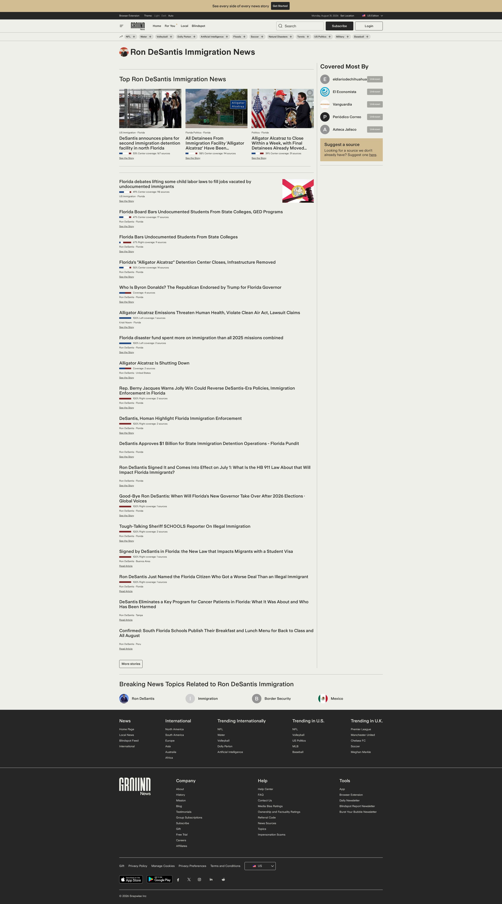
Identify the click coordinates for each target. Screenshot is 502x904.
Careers (181, 840)
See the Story (126, 158)
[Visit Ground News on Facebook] (178, 879)
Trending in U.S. (308, 720)
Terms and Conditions (225, 866)
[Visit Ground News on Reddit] (223, 879)
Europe (170, 740)
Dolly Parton (184, 36)
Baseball (359, 36)
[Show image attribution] (177, 93)
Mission (181, 800)
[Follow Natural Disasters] (291, 36)
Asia (168, 746)
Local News (126, 734)
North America (174, 729)
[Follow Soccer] (262, 36)
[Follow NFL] (134, 36)
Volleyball (162, 36)
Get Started (280, 5)
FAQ (261, 794)
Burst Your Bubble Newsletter (358, 811)
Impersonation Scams (271, 834)
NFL (128, 36)
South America (174, 734)
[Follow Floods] (244, 36)
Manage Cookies (163, 866)
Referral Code (267, 817)
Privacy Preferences (192, 866)
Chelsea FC (358, 740)
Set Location (347, 15)
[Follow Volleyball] (171, 36)
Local (184, 26)
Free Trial (181, 834)
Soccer (255, 36)
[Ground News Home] (138, 26)
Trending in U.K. (367, 720)
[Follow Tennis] (308, 36)
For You (170, 26)
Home (157, 26)
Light (157, 15)
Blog (179, 806)
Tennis (301, 36)
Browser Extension (129, 15)
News (125, 720)
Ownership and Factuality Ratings (279, 811)
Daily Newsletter (349, 800)
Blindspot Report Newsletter (357, 806)
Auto (170, 15)
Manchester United (363, 734)
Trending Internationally (241, 720)
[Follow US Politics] (329, 36)
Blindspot (198, 26)
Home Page (126, 729)
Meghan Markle (361, 752)
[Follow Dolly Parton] (194, 36)
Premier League (361, 729)
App (342, 789)
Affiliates (181, 846)
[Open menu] (121, 26)
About (180, 789)
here (372, 155)
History (180, 794)
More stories (131, 664)
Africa (169, 757)
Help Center (265, 789)
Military (340, 36)
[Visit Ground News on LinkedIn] (211, 879)
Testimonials (183, 811)
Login (369, 26)
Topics (262, 828)
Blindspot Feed (129, 740)
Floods (237, 36)
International (127, 746)
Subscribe (339, 26)
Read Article (126, 566)
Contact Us (265, 800)
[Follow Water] (150, 36)
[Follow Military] (347, 36)
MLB (295, 746)
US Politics (320, 36)
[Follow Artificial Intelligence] (227, 36)
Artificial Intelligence (212, 36)
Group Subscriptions (189, 817)
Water (143, 36)
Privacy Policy (137, 866)
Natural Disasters (278, 36)
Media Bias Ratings (270, 806)
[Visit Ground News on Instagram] (199, 879)
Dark (163, 15)
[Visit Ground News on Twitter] (189, 879)
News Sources (267, 823)
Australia (170, 752)
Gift (178, 828)
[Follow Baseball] (367, 36)
